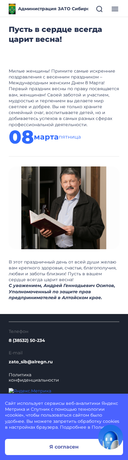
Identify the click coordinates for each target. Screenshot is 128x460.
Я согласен (64, 447)
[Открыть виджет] (110, 437)
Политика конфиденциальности (34, 377)
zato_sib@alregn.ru (31, 362)
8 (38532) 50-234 (27, 340)
